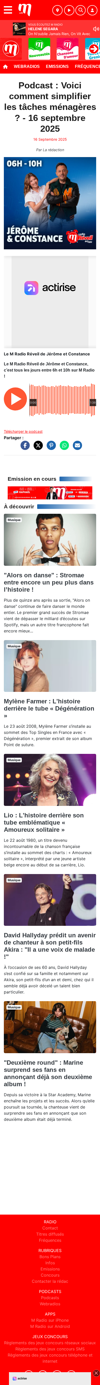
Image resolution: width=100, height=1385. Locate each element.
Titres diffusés (50, 1234)
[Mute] (96, 29)
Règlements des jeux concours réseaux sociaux (50, 1342)
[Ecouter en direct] (69, 10)
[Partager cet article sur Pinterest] (50, 447)
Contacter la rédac (50, 1281)
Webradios (27, 66)
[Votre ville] (57, 10)
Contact (50, 1227)
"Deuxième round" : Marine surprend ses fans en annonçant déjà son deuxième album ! (48, 1073)
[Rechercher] (80, 10)
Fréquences (50, 1240)
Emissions (57, 66)
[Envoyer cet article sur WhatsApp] (63, 447)
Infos (50, 1262)
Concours (50, 1275)
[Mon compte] (92, 10)
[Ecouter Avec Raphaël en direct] (50, 492)
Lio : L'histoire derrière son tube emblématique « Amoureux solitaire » (44, 822)
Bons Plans (50, 1256)
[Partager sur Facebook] (24, 447)
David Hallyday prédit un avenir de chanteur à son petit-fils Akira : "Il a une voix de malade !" (50, 946)
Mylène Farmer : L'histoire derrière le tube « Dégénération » (49, 708)
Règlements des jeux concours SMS (50, 1348)
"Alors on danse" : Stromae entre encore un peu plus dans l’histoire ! (49, 582)
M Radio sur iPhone (50, 1320)
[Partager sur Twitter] (37, 447)
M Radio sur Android (50, 1326)
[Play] (6, 45)
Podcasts (50, 1297)
